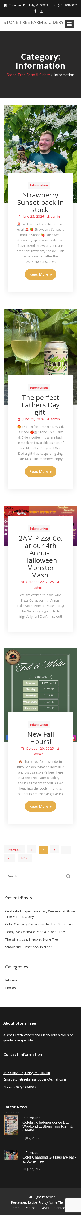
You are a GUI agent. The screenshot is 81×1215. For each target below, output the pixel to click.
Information (39, 185)
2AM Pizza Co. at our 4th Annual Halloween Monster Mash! (40, 556)
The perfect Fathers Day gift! (41, 405)
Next (25, 857)
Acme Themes (59, 1202)
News (45, 1208)
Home (14, 1208)
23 (10, 857)
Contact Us (62, 1208)
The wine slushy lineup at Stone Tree (32, 939)
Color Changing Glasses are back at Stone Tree (39, 924)
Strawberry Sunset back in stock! (40, 202)
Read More (38, 274)
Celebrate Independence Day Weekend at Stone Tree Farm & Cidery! (47, 1126)
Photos (10, 988)
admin (55, 216)
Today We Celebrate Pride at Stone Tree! (35, 932)
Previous (14, 849)
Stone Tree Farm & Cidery (33, 22)
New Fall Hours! (40, 738)
